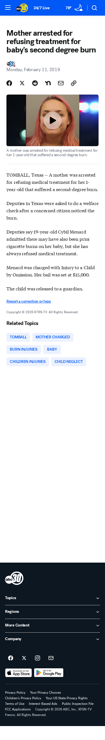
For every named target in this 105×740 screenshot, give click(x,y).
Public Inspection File (78, 703)
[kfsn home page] (14, 578)
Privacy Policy (15, 692)
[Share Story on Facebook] (9, 83)
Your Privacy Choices (45, 692)
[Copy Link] (73, 83)
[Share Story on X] (22, 83)
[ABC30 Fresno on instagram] (37, 658)
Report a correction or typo (28, 301)
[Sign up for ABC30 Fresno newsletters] (51, 658)
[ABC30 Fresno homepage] (22, 7)
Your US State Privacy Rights (67, 698)
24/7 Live (42, 8)
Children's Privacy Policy (23, 698)
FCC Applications (18, 709)
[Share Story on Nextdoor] (48, 83)
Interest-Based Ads (43, 703)
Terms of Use (14, 703)
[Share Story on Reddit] (35, 83)
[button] (8, 7)
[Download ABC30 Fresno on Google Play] (49, 672)
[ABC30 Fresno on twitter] (24, 658)
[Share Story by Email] (61, 83)
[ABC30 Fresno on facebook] (10, 658)
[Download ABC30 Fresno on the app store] (18, 672)
